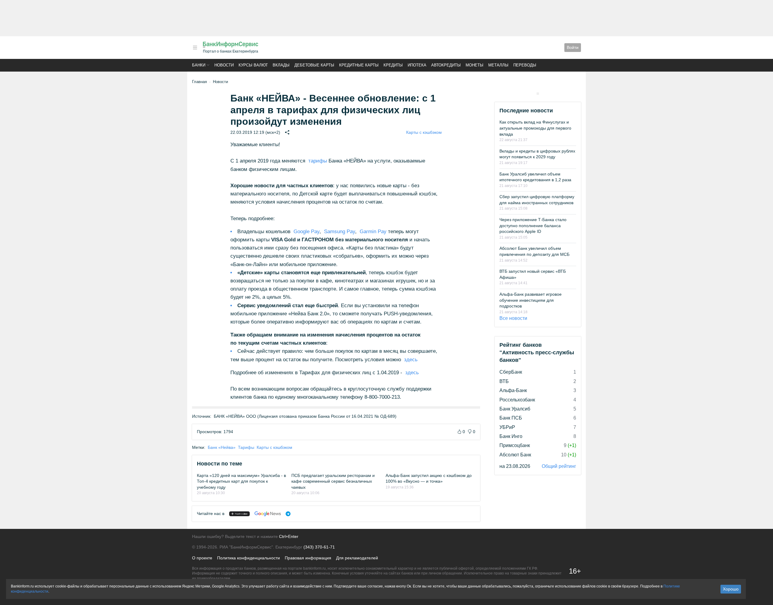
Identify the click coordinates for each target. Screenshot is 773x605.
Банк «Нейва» (222, 447)
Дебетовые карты (314, 65)
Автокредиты (446, 65)
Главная (199, 81)
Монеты (474, 65)
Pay (305, 231)
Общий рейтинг (559, 466)
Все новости (513, 318)
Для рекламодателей (357, 557)
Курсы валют (253, 65)
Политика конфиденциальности (248, 557)
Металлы (498, 65)
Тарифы (246, 447)
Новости (224, 65)
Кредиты (393, 65)
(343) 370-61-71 (319, 547)
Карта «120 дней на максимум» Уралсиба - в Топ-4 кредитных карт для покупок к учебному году (241, 481)
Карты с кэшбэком (424, 132)
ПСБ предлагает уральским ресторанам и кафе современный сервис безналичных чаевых (333, 481)
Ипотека (417, 65)
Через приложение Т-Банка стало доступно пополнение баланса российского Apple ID (532, 225)
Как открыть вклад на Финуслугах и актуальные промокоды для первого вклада (535, 128)
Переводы (524, 65)
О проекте (202, 557)
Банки (198, 65)
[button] (195, 47)
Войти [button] (573, 47)
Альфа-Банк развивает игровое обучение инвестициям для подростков (530, 300)
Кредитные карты (359, 65)
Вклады (281, 65)
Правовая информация (308, 557)
